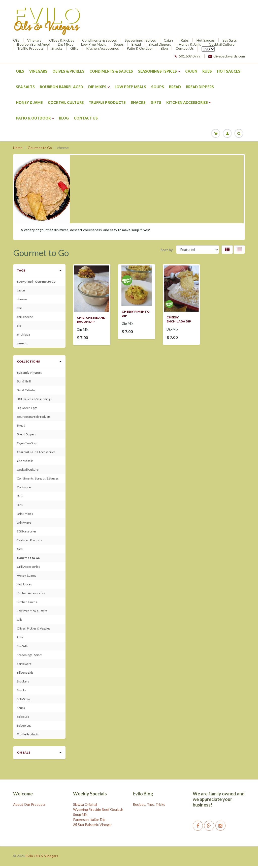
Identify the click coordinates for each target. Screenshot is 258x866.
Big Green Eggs (27, 408)
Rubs (185, 40)
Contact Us (185, 48)
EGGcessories (27, 531)
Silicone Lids (25, 672)
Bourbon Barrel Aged (33, 44)
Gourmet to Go (40, 147)
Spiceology (24, 725)
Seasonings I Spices (140, 40)
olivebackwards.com (229, 56)
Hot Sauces (206, 40)
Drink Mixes (25, 514)
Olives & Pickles (61, 40)
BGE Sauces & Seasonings (34, 399)
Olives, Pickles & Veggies (33, 628)
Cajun (168, 40)
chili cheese (25, 317)
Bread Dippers (160, 44)
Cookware (24, 487)
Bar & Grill (24, 381)
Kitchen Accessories (102, 48)
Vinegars (34, 40)
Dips (20, 496)
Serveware (24, 664)
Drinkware (24, 522)
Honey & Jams (190, 44)
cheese (22, 299)
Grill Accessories (28, 567)
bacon (21, 290)
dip (19, 325)
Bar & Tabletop (26, 390)
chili (19, 308)
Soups (119, 44)
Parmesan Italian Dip (89, 819)
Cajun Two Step (27, 443)
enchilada (23, 334)
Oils (16, 40)
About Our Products (29, 804)
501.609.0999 (190, 56)
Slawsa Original (85, 804)
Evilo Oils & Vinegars (42, 856)
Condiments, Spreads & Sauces (38, 478)
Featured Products (29, 540)
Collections (28, 361)
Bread (136, 44)
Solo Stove (24, 699)
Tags (21, 270)
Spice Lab (23, 717)
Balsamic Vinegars (29, 372)
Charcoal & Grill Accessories (36, 452)
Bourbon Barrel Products (34, 417)
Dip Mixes (65, 44)
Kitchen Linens (27, 602)
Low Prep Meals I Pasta (32, 611)
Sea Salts (229, 40)
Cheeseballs (25, 461)
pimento (22, 343)
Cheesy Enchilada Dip (179, 319)
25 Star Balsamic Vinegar (92, 824)
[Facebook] (198, 826)
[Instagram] (220, 826)
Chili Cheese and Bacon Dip (91, 319)
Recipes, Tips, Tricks (149, 804)
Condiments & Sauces (99, 40)
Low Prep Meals (93, 44)
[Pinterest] (209, 826)
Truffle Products (30, 48)
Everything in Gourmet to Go (36, 281)
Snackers (23, 681)
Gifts (74, 48)
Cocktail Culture (222, 44)
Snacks (56, 48)
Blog (164, 48)
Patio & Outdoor (140, 48)
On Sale (23, 752)
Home (17, 147)
